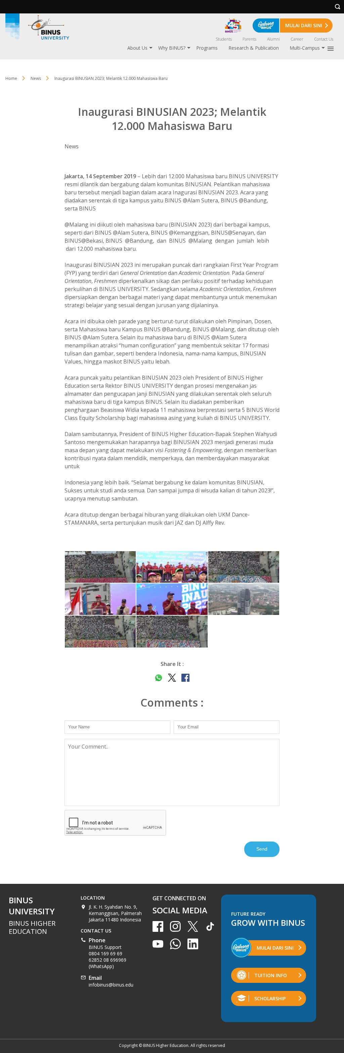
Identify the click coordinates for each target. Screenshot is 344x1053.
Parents (249, 39)
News (36, 78)
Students (224, 39)
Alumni (273, 39)
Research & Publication (253, 48)
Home (11, 78)
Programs (207, 48)
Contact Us (323, 39)
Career (297, 39)
